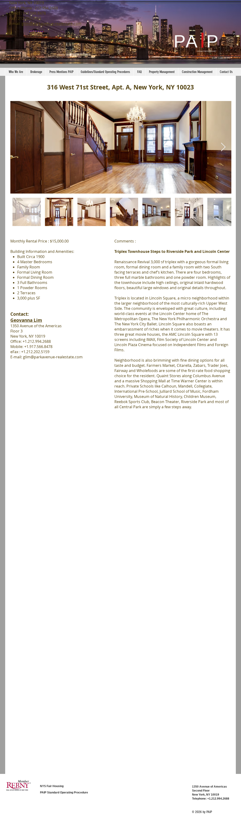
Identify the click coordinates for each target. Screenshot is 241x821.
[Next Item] (223, 147)
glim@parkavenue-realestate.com (51, 23)
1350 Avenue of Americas (209, 786)
